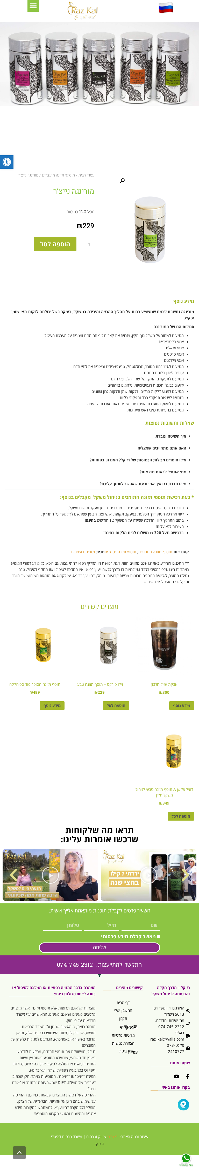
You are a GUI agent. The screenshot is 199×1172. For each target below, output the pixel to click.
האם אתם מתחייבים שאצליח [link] (162, 448)
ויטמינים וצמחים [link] (83, 551)
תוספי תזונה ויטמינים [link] (120, 551)
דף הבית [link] (123, 1002)
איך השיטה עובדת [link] (170, 436)
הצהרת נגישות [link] (123, 1043)
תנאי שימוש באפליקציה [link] (129, 1026)
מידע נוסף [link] (181, 705)
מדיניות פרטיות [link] (123, 1035)
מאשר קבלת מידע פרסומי (128, 936)
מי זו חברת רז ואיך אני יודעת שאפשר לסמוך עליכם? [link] (143, 483)
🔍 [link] (122, 180)
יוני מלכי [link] (113, 1136)
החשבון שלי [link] (123, 1010)
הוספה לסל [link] (116, 705)
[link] (6, 162)
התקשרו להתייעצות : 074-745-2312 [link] (99, 964)
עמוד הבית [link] (86, 175)
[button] (33, 6)
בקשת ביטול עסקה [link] (128, 1051)
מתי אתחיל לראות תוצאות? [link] (163, 471)
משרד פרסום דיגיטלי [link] (66, 1136)
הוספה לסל (55, 244)
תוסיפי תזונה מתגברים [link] (58, 175)
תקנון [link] (123, 1018)
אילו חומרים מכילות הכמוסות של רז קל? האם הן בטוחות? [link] (138, 459)
